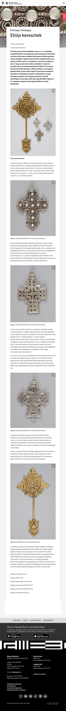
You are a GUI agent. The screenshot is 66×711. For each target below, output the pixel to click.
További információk (39, 674)
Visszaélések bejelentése (14, 688)
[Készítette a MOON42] (53, 703)
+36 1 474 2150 (17, 676)
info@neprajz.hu (16, 672)
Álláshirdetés (35, 620)
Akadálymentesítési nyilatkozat (16, 690)
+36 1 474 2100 (16, 662)
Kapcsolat (17, 620)
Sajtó (25, 620)
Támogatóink (48, 620)
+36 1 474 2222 (24, 678)
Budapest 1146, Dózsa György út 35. (17, 658)
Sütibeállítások (11, 686)
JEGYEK (64, 16)
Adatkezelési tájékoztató (14, 684)
